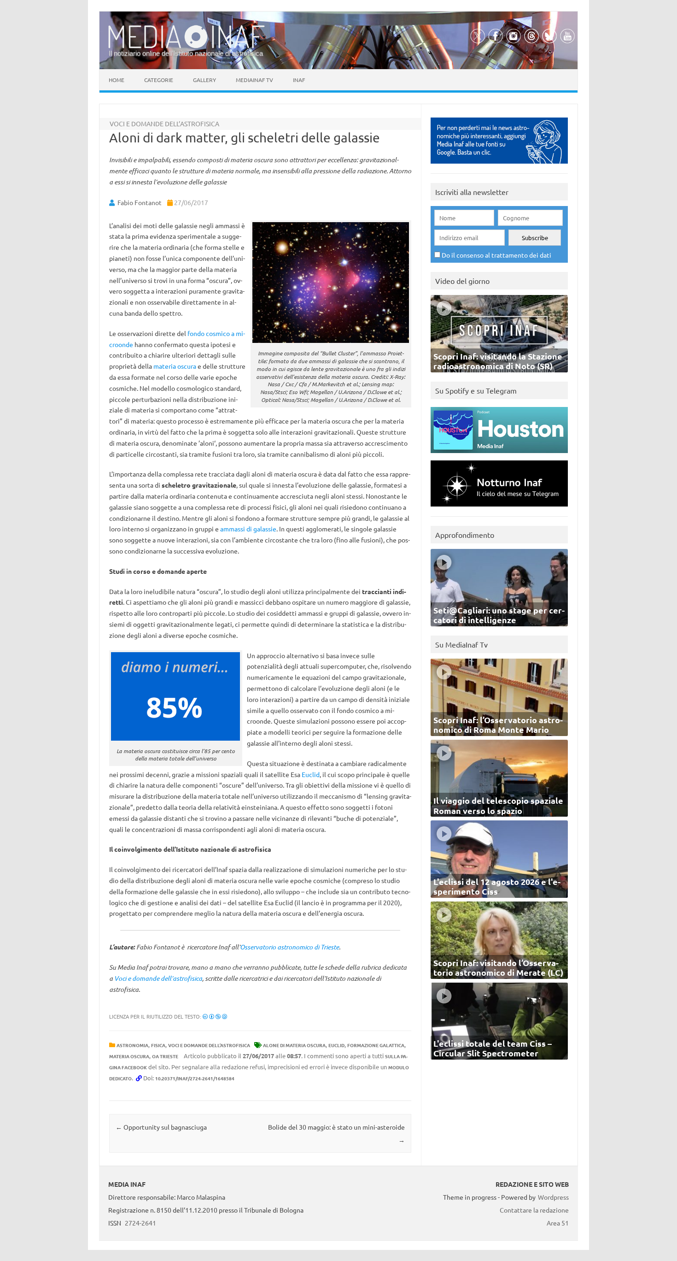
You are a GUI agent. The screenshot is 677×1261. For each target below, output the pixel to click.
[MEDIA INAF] (186, 46)
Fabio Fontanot (139, 202)
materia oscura (174, 366)
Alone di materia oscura (294, 1045)
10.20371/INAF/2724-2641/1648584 (194, 1078)
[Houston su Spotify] (499, 455)
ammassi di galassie (248, 528)
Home (116, 79)
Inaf (299, 79)
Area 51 (558, 1223)
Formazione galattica (375, 1045)
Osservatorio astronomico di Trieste (289, 947)
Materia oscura (129, 1056)
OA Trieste (165, 1056)
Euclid (311, 774)
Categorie (158, 79)
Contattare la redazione (534, 1210)
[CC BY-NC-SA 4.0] (215, 1016)
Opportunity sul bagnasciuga (161, 1127)
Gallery (204, 79)
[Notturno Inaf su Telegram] (499, 509)
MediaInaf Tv (254, 79)
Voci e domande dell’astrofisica (158, 978)
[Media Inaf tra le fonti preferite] (499, 166)
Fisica (158, 1045)
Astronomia (132, 1045)
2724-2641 (140, 1223)
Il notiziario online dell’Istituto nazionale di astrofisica (186, 53)
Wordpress (553, 1197)
